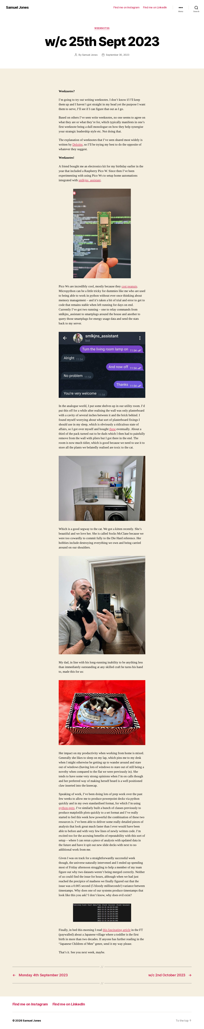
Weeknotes (102, 28)
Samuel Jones (17, 7)
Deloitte (77, 145)
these (112, 429)
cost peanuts (129, 286)
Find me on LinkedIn (155, 7)
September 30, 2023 (117, 54)
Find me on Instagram (126, 7)
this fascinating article (117, 930)
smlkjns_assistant (90, 180)
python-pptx (67, 808)
